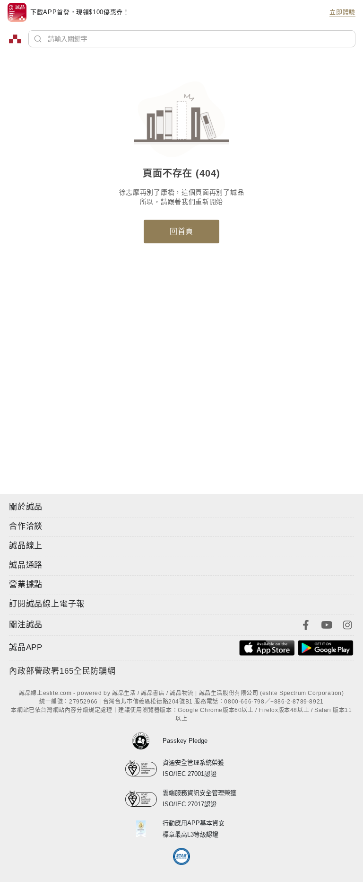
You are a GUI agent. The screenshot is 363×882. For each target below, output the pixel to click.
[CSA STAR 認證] (182, 856)
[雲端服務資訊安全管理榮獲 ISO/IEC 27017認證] (144, 799)
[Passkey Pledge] (144, 740)
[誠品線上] (15, 38)
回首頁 (181, 231)
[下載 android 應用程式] (325, 647)
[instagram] (347, 624)
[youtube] (326, 624)
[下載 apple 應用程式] (267, 647)
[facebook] (305, 624)
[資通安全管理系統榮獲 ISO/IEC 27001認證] (144, 768)
